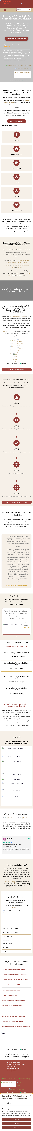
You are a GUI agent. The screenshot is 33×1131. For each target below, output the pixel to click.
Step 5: (16, 493)
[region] (16, 1118)
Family (17, 140)
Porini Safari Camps (16, 682)
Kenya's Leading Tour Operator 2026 (16, 653)
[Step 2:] (16, 420)
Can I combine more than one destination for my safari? (16, 1026)
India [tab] (4, 951)
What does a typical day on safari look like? (12, 1021)
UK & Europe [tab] (7, 940)
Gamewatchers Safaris (17, 656)
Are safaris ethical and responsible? (11, 985)
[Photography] (16, 149)
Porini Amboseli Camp (16, 693)
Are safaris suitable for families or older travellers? (14, 1011)
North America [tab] (8, 936)
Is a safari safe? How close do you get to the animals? (15, 979)
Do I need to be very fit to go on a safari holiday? (14, 1016)
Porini (16, 182)
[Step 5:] (16, 487)
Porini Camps (5, 331)
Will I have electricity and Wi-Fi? (10, 995)
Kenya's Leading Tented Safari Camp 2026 (16, 664)
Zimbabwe (24, 262)
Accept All (16, 1119)
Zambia (19, 267)
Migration (16, 168)
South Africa (19, 265)
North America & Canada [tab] (11, 928)
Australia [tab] (6, 947)
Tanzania (26, 260)
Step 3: (16, 448)
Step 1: (16, 403)
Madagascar (7, 265)
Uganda (19, 262)
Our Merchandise (12, 1070)
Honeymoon (16, 210)
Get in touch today (9, 882)
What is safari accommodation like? (11, 990)
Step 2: (16, 425)
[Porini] (16, 177)
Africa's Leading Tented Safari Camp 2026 (16, 689)
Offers (16, 196)
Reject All (16, 1127)
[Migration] (16, 163)
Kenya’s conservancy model (17, 316)
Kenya (22, 260)
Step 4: (16, 470)
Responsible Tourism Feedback (16, 1064)
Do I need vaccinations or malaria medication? (13, 1000)
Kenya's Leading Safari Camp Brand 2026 (16, 677)
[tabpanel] (16, 911)
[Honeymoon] (16, 205)
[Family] (17, 135)
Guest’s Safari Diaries (13, 1068)
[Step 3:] (16, 443)
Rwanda (14, 262)
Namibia (13, 265)
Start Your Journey (16, 121)
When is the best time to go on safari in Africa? (13, 969)
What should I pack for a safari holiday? (11, 1005)
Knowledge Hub (11, 1066)
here (23, 905)
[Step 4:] (16, 464)
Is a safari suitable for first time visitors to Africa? (14, 974)
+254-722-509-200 (17, 907)
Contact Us (10, 1072)
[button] (3, 52)
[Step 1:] (17, 397)
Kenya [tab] (5, 893)
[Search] (29, 9)
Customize (16, 1123)
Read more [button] (6, 852)
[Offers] (16, 191)
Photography (16, 154)
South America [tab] (8, 944)
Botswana (8, 262)
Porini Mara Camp (16, 668)
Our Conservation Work (13, 1062)
